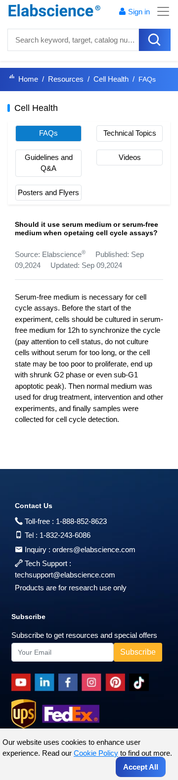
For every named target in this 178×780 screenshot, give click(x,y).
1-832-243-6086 (65, 535)
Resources (66, 79)
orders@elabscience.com (93, 549)
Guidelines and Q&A (49, 163)
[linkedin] (46, 682)
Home (28, 79)
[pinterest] (117, 682)
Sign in (139, 11)
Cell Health (111, 79)
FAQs (48, 133)
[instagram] (93, 682)
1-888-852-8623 (81, 521)
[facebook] (70, 682)
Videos (130, 157)
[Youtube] (23, 682)
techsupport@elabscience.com (65, 575)
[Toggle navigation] (160, 11)
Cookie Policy (96, 753)
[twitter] (140, 682)
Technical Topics (129, 133)
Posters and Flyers (48, 192)
